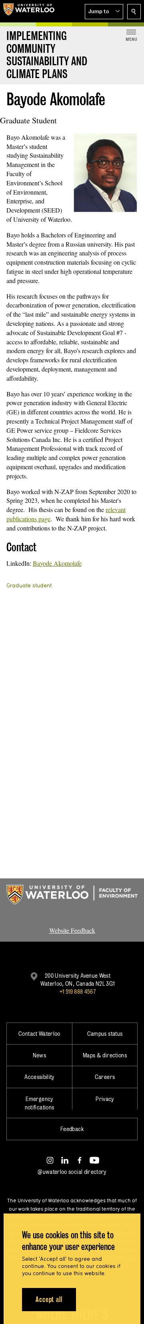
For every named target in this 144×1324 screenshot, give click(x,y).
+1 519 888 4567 (77, 991)
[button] (104, 11)
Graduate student (29, 585)
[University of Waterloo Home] (28, 11)
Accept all (49, 1299)
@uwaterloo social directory (72, 1171)
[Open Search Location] (134, 11)
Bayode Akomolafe (57, 563)
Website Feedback (72, 930)
